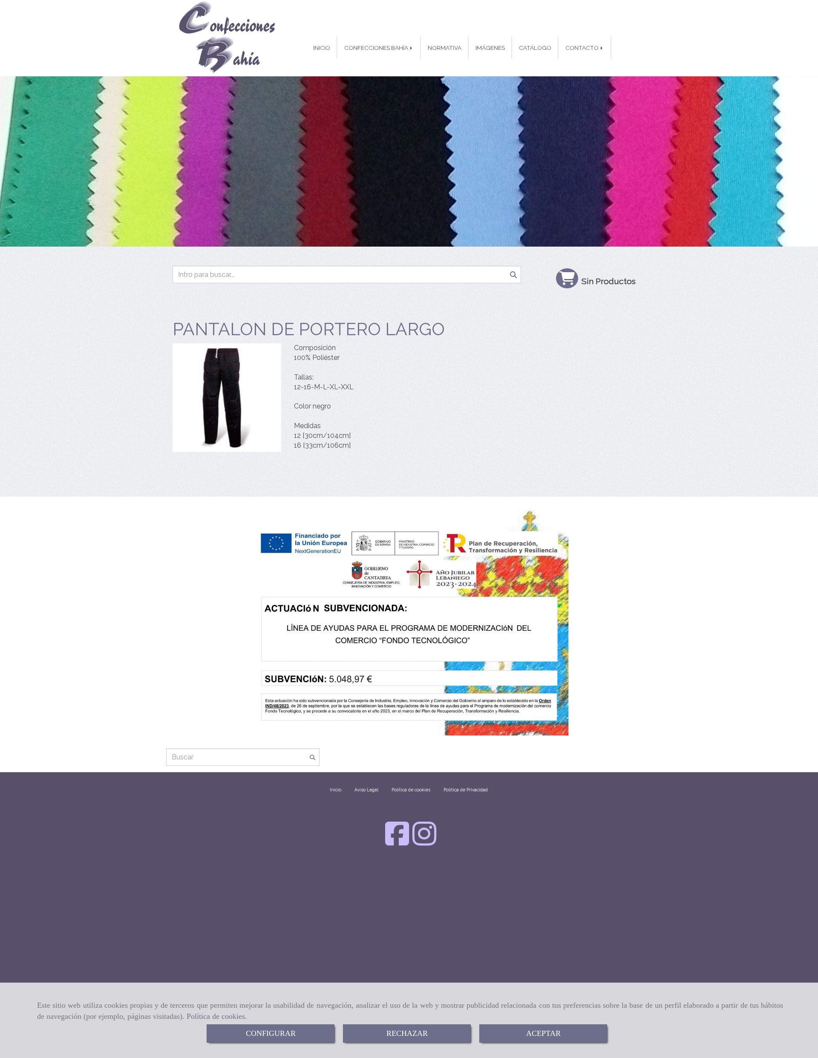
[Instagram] (424, 842)
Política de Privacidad (466, 789)
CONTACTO (582, 47)
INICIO (321, 47)
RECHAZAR (407, 1033)
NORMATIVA (444, 47)
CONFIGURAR (271, 1033)
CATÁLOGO (535, 47)
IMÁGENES (490, 47)
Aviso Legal (366, 789)
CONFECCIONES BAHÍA (376, 47)
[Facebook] (397, 842)
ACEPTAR (543, 1033)
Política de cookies (216, 1016)
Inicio (335, 789)
